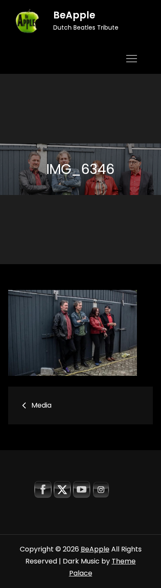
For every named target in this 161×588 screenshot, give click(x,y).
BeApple (74, 15)
